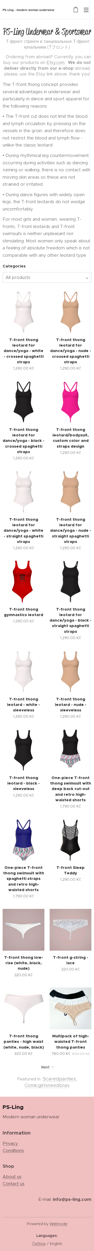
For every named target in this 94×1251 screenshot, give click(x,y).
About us (12, 1176)
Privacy (10, 1143)
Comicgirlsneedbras (47, 1085)
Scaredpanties (59, 1079)
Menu (86, 9)
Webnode (58, 1223)
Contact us (14, 1183)
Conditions (13, 1150)
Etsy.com (55, 62)
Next (45, 1067)
